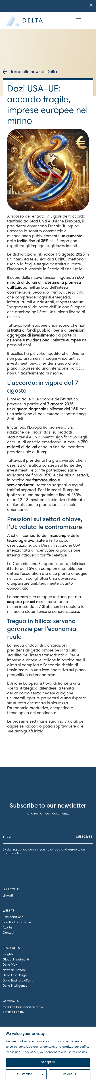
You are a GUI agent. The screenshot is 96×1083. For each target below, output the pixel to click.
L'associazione (13, 917)
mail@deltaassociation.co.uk (23, 1007)
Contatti (8, 933)
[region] (48, 1055)
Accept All (48, 1062)
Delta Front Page (15, 975)
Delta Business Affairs (18, 980)
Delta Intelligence (15, 986)
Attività (7, 927)
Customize (24, 1074)
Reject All (69, 1074)
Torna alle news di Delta (33, 72)
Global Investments (16, 959)
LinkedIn (9, 895)
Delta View (10, 965)
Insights (8, 954)
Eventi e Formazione (17, 922)
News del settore (14, 970)
